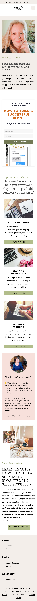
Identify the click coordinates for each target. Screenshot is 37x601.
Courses (9, 549)
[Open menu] (4, 8)
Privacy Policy (11, 580)
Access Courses (12, 563)
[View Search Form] (33, 8)
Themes (9, 546)
